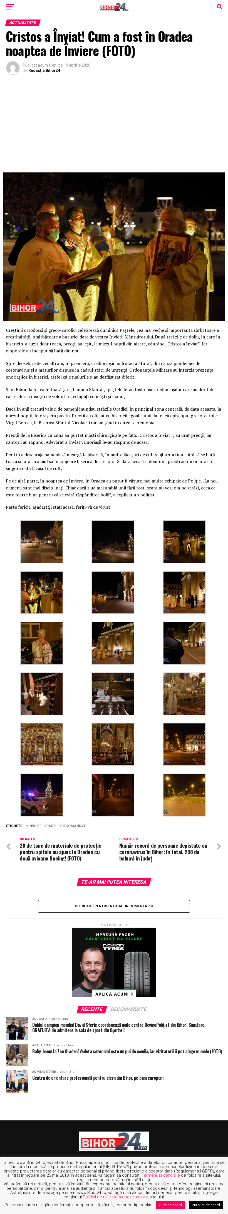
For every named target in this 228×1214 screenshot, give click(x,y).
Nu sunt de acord (206, 1205)
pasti (51, 826)
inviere (34, 826)
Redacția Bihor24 (44, 70)
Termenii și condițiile (161, 1175)
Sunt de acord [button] (170, 1205)
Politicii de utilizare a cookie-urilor (114, 1197)
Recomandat (73, 826)
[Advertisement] (114, 125)
